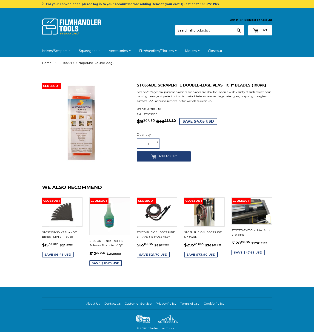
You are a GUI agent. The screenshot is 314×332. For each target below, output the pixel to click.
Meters (191, 51)
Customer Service (138, 303)
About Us (93, 303)
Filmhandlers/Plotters (156, 51)
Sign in (233, 19)
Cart (263, 30)
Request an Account (258, 19)
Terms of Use (190, 303)
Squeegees (88, 51)
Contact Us (112, 303)
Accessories (118, 51)
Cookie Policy (214, 303)
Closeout (215, 51)
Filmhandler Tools (161, 328)
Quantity (144, 135)
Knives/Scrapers (55, 51)
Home (46, 63)
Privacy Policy (166, 303)
